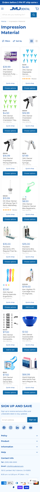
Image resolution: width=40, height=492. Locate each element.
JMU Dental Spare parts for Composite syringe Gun (9, 338)
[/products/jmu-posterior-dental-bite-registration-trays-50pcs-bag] (30, 187)
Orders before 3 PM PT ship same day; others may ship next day (20, 2)
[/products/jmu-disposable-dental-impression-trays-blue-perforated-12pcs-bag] (30, 56)
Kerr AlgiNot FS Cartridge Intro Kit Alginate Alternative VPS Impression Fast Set (29, 294)
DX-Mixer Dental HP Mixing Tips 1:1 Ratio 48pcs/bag (10, 203)
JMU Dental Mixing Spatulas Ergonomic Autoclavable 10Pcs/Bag (9, 296)
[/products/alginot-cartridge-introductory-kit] (30, 275)
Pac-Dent (6, 253)
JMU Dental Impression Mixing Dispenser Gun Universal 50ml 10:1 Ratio (10, 162)
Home (3, 21)
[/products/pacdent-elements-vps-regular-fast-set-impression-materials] (10, 233)
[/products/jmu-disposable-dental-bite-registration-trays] (10, 363)
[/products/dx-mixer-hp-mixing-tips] (10, 187)
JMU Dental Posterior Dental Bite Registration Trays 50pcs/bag (29, 207)
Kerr (23, 296)
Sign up (32, 420)
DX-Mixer (6, 207)
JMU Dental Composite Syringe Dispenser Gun (28, 161)
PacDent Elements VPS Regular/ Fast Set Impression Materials (10, 251)
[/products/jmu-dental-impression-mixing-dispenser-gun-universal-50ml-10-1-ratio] (10, 144)
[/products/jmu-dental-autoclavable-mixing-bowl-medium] (30, 320)
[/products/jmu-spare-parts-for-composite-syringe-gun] (10, 320)
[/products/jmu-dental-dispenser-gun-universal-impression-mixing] (30, 101)
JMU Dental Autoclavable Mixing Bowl (27, 337)
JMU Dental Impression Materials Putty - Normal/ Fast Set (10, 73)
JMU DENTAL (7, 76)
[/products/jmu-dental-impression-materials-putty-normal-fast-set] (10, 56)
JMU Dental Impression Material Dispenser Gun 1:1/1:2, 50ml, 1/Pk (28, 120)
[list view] (36, 41)
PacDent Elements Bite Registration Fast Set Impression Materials (29, 251)
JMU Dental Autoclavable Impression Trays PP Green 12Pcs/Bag (10, 120)
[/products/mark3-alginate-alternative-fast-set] (30, 363)
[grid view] (31, 41)
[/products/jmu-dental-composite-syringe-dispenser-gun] (30, 144)
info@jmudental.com (15, 466)
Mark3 (24, 383)
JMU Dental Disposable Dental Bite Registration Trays (10, 380)
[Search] (34, 14)
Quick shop (10, 83)
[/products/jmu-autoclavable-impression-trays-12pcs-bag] (10, 101)
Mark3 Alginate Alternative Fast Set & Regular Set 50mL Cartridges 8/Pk (29, 381)
